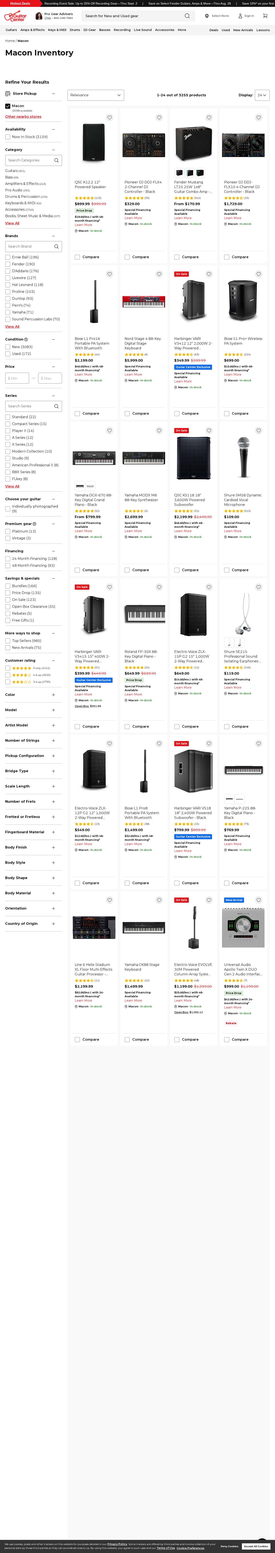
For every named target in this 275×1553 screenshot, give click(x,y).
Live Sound (143, 30)
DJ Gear (90, 30)
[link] (94, 187)
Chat (47, 18)
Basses (104, 30)
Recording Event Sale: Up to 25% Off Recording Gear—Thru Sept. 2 (90, 3)
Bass (11, 177)
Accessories (164, 30)
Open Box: (82, 706)
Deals (213, 30)
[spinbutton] (17, 378)
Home (10, 41)
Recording (122, 30)
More (182, 30)
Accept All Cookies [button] (256, 1546)
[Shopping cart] (265, 15)
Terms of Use (166, 1548)
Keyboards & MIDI (23, 203)
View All (12, 223)
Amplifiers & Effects (25, 184)
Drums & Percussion (26, 197)
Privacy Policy (117, 1544)
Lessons (263, 30)
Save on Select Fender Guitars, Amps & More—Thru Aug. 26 (189, 3)
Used (226, 30)
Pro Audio (17, 190)
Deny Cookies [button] (229, 1546)
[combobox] (95, 95)
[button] (54, 15)
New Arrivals (243, 30)
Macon (23, 41)
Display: (246, 95)
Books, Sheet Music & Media (32, 216)
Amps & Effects (32, 30)
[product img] (94, 145)
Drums (75, 30)
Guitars (11, 30)
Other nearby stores (23, 117)
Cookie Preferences (190, 1548)
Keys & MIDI (57, 30)
